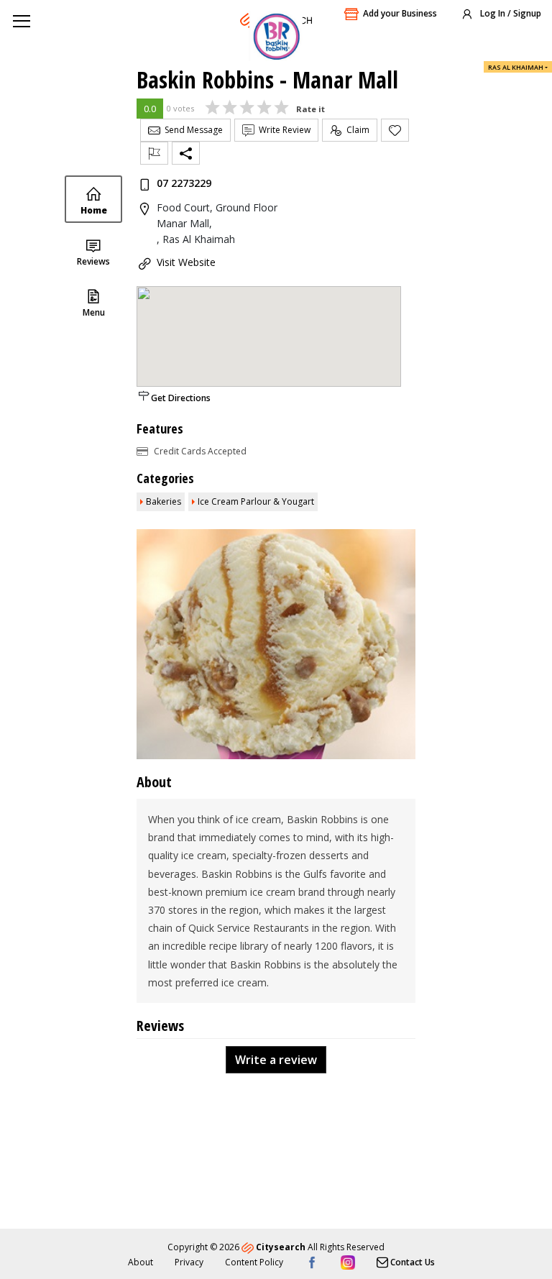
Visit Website (186, 262)
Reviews (93, 261)
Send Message (191, 130)
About (140, 1262)
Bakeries (163, 501)
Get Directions (181, 398)
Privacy (189, 1262)
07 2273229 (184, 183)
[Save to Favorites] (395, 130)
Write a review (276, 1060)
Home (93, 210)
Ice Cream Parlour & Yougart (256, 501)
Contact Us (411, 1262)
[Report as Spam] (154, 153)
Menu (94, 312)
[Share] (186, 153)
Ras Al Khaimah (515, 67)
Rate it (310, 109)
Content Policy (254, 1262)
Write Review (282, 130)
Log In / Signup (509, 13)
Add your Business (400, 13)
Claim (355, 130)
